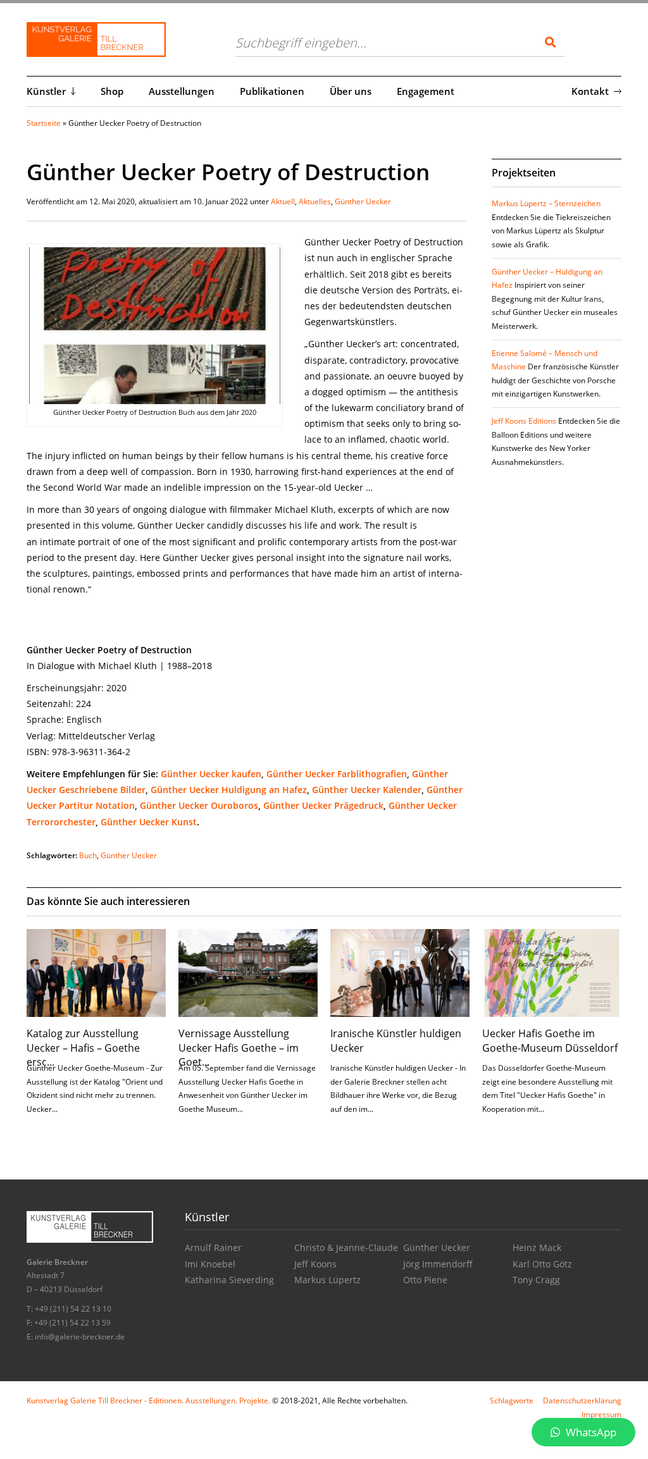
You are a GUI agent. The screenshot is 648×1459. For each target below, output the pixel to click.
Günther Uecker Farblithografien (336, 774)
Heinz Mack (537, 1247)
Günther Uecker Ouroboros (199, 805)
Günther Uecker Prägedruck (323, 805)
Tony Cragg (536, 1280)
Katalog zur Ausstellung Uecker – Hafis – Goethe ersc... (83, 1047)
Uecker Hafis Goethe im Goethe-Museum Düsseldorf (550, 1040)
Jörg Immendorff (438, 1264)
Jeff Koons (315, 1264)
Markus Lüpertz (327, 1280)
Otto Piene (425, 1280)
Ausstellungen (182, 91)
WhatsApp (589, 1432)
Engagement (425, 91)
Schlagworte (511, 1400)
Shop (112, 91)
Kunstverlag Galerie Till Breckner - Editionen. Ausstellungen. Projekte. (148, 1400)
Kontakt (590, 91)
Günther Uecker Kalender (366, 790)
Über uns (350, 91)
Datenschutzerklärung (582, 1400)
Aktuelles (315, 201)
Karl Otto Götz (542, 1264)
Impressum (601, 1414)
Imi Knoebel (210, 1264)
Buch (88, 855)
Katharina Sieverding (229, 1280)
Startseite (44, 123)
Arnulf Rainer (213, 1247)
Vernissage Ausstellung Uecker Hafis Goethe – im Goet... (238, 1047)
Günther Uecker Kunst (149, 822)
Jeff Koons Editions (524, 421)
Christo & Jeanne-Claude (346, 1247)
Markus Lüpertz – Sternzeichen (546, 203)
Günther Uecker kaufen (211, 774)
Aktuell (283, 201)
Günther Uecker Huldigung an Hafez (229, 790)
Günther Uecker (363, 201)
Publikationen (272, 91)
